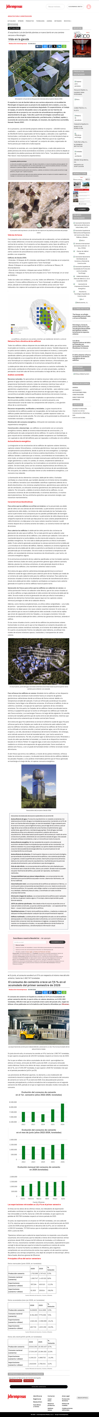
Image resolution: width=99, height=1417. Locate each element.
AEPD (45, 962)
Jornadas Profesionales (80, 409)
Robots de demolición (78, 127)
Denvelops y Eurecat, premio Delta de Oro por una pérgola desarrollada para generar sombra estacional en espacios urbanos (81, 329)
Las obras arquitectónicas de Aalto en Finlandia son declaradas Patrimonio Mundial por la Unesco (81, 344)
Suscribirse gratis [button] (75, 6)
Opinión (20, 21)
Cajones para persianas (79, 93)
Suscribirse (82, 209)
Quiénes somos (50, 1409)
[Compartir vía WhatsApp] (64, 46)
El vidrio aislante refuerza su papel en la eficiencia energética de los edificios (82, 357)
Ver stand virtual (28, 1380)
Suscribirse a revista (37, 1406)
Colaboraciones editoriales (67, 1409)
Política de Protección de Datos (42, 952)
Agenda (49, 21)
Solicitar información (15, 1380)
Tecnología (40, 21)
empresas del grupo (49, 958)
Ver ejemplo (45, 938)
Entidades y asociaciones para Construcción (79, 392)
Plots (76, 110)
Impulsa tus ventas (79, 411)
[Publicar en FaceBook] (49, 46)
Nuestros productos (51, 1404)
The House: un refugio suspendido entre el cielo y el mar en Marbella (81, 316)
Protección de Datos (66, 1400)
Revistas (67, 21)
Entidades (58, 21)
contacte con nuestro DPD (39, 961)
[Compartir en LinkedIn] (59, 46)
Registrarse (37, 1399)
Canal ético (49, 1400)
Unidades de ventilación (79, 165)
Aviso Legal (29, 952)
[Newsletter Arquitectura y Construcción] (82, 189)
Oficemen (65, 1004)
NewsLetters (37, 1402)
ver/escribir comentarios (39, 1386)
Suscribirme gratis (57, 942)
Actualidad (12, 21)
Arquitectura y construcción (20, 16)
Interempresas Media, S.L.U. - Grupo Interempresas (52, 1414)
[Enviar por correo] (45, 46)
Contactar (51, 1396)
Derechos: (22, 959)
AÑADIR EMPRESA (83, 1398)
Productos (30, 21)
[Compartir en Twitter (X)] (54, 46)
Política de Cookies (65, 1404)
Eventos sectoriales (79, 418)
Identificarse (37, 1396)
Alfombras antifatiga (78, 145)
